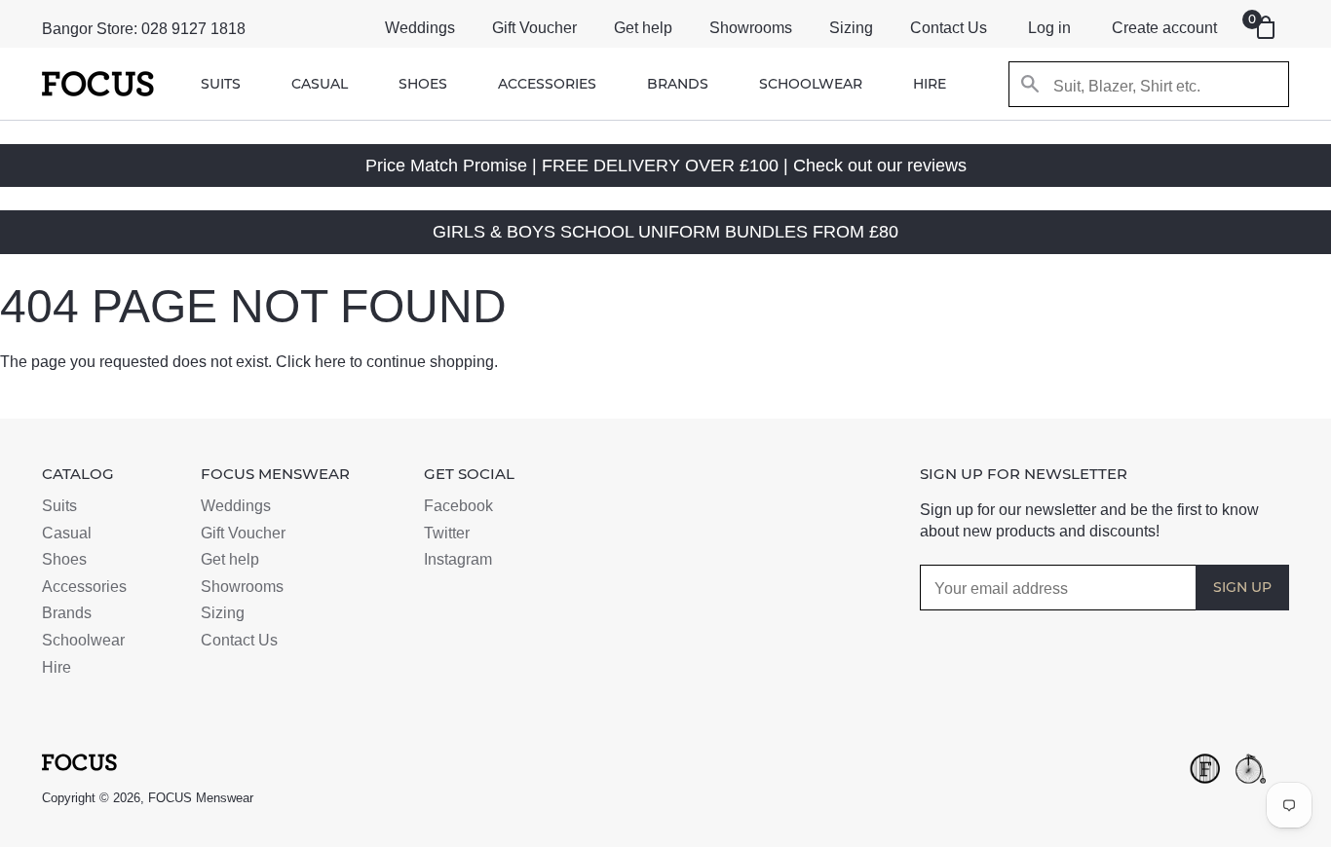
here (330, 361)
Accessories (547, 83)
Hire (929, 83)
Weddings (420, 27)
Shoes (423, 83)
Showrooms (750, 27)
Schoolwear (810, 83)
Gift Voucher (534, 27)
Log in (1049, 27)
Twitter (447, 533)
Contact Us (948, 27)
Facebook (458, 505)
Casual (319, 83)
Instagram (458, 559)
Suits (221, 83)
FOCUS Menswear (200, 798)
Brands (677, 83)
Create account (1164, 27)
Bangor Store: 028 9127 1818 (144, 28)
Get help (643, 27)
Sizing (851, 27)
